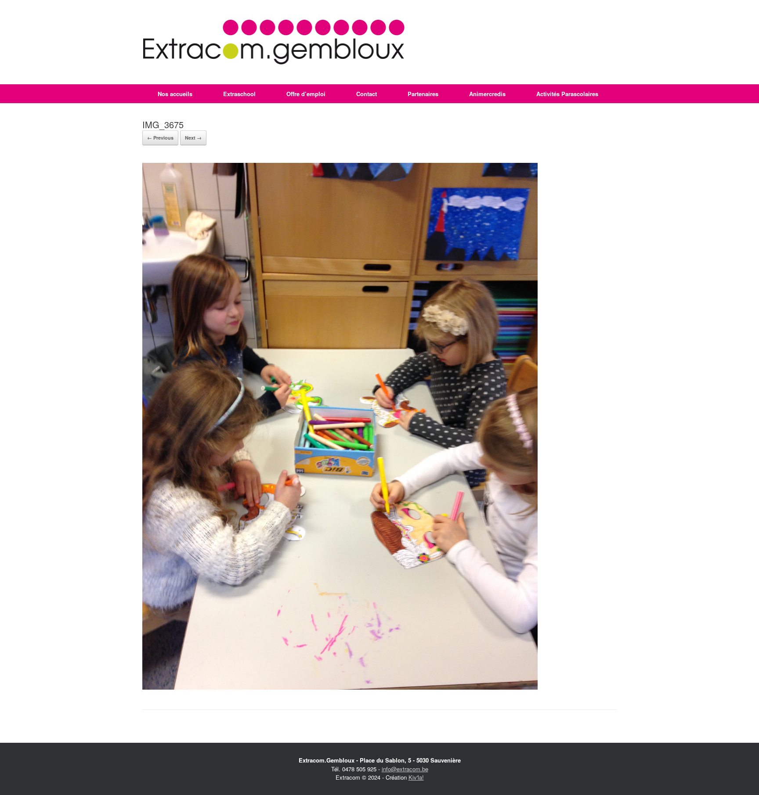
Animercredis (487, 94)
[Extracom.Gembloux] (273, 42)
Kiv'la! (416, 777)
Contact (366, 94)
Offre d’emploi (305, 94)
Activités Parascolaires (567, 94)
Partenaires (423, 94)
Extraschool (239, 94)
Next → (193, 137)
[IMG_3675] (340, 687)
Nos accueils (175, 94)
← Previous (160, 137)
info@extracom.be (405, 769)
